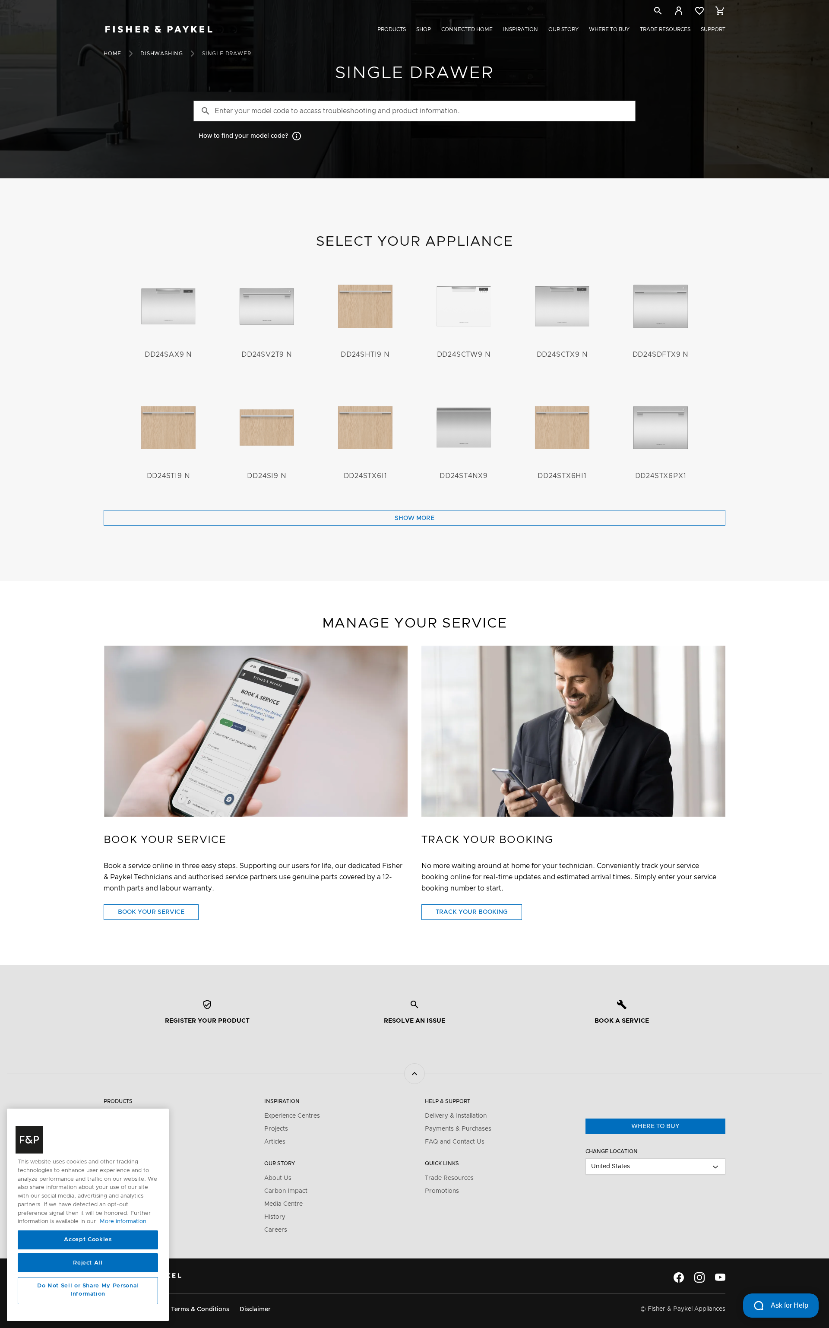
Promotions (442, 1191)
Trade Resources (665, 29)
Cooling (115, 1142)
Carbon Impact (285, 1191)
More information (123, 1221)
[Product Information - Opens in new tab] (573, 731)
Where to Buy (609, 29)
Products (391, 29)
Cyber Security (125, 1217)
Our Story (563, 29)
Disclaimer (255, 1309)
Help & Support (447, 1101)
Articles (274, 1142)
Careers (275, 1230)
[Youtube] (720, 1277)
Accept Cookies (87, 1239)
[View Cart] (720, 11)
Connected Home (467, 29)
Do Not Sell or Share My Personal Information (88, 1290)
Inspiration (520, 29)
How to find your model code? (243, 136)
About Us (277, 1178)
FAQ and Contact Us (454, 1142)
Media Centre (283, 1204)
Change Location (611, 1151)
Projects (276, 1129)
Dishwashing (161, 53)
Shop (423, 29)
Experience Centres (292, 1116)
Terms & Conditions (200, 1309)
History (274, 1217)
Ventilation (119, 1129)
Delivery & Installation (456, 1116)
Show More (414, 518)
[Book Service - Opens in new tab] (256, 731)
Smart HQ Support (131, 1204)
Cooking (116, 1116)
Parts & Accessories (132, 1168)
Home (112, 53)
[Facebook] (679, 1277)
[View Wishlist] (699, 11)
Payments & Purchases (458, 1129)
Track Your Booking (479, 914)
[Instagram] (699, 1277)
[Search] (658, 12)
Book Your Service (158, 914)
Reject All (88, 1263)
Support (713, 29)
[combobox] (655, 1166)
